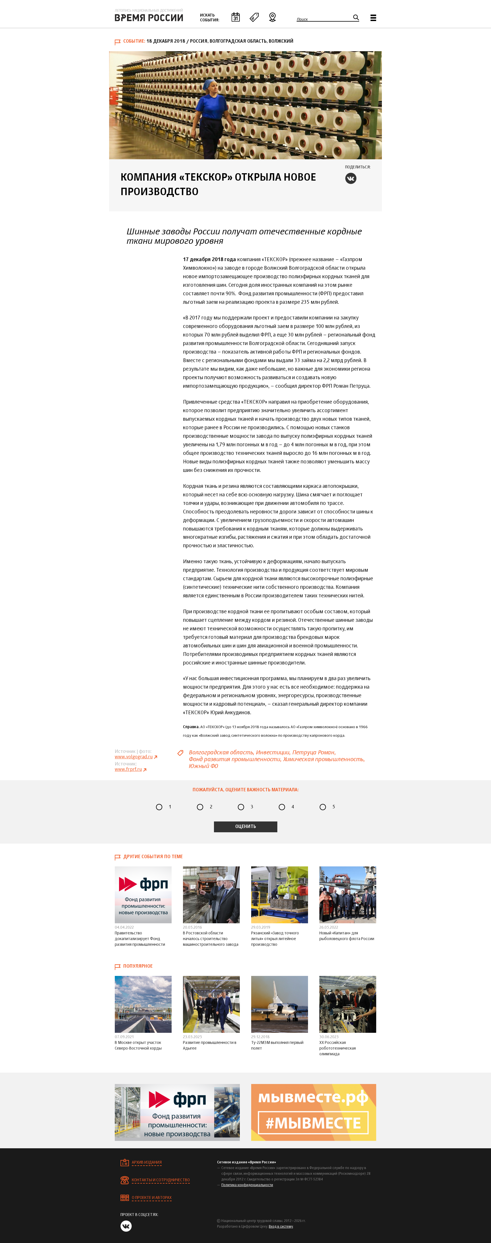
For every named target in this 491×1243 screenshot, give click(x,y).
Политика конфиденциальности (247, 1185)
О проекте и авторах (152, 1198)
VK (351, 178)
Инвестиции (272, 752)
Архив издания (147, 1162)
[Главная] (149, 15)
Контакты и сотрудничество (161, 1180)
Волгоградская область (221, 752)
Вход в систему (281, 1226)
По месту (272, 17)
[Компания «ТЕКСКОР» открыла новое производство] (245, 105)
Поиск (302, 19)
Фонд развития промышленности (234, 759)
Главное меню (373, 17)
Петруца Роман (313, 752)
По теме (254, 17)
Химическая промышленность (323, 759)
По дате (235, 17)
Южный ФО (203, 766)
